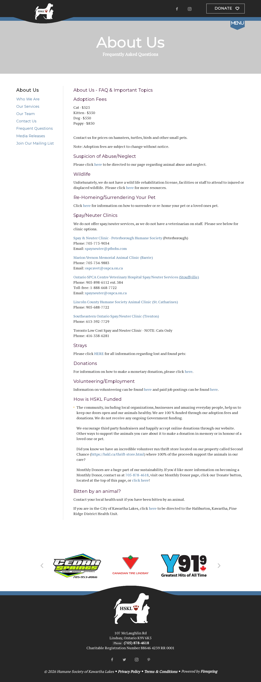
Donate (223, 8)
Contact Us (26, 121)
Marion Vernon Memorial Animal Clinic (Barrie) (113, 257)
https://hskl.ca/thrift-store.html (117, 454)
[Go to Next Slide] (219, 566)
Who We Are (28, 99)
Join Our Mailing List (35, 143)
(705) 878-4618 (136, 642)
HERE (99, 353)
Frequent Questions (34, 128)
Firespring (209, 671)
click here (140, 480)
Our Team (25, 114)
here (98, 164)
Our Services (27, 106)
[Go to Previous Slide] (42, 566)
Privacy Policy (129, 671)
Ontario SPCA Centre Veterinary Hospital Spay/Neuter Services (136, 277)
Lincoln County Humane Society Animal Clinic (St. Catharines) (125, 301)
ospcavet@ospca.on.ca (104, 268)
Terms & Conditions (160, 671)
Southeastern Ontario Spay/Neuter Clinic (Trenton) (116, 316)
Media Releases (30, 136)
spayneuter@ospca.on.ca (106, 292)
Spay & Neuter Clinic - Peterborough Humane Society (117, 237)
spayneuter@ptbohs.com (106, 248)
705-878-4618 (137, 474)
